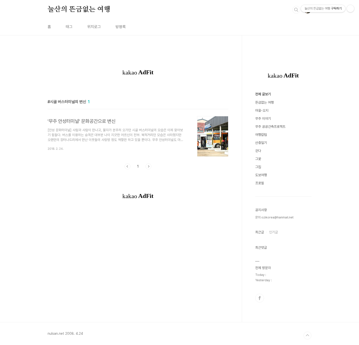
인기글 (273, 232)
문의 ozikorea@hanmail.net (274, 217)
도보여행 (261, 175)
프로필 (259, 183)
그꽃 (258, 159)
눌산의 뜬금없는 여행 (79, 9)
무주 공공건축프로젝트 (270, 127)
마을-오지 (261, 110)
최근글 (259, 232)
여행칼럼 (261, 135)
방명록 (121, 26)
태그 (69, 26)
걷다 (258, 151)
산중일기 (261, 143)
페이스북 (259, 298)
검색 (296, 9)
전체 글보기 (263, 94)
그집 (258, 167)
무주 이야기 (263, 118)
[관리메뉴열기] (350, 8)
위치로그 (94, 26)
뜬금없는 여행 (264, 102)
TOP (307, 335)
